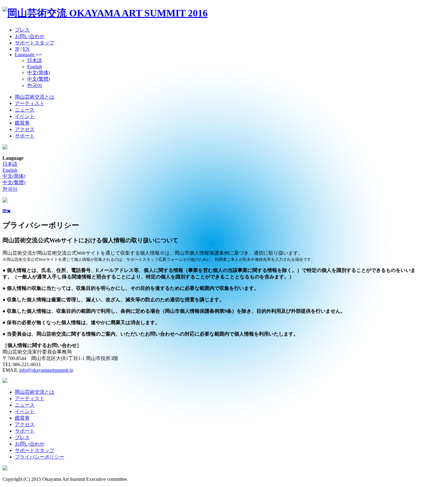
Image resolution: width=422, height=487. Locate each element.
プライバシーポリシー (39, 456)
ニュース (25, 109)
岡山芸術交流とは (34, 97)
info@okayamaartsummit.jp (46, 370)
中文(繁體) (38, 79)
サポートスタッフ (34, 42)
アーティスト (29, 103)
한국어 (34, 85)
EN (26, 49)
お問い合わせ (29, 36)
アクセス (25, 129)
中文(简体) (38, 72)
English (34, 66)
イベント (25, 116)
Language (25, 54)
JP (17, 49)
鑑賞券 (22, 122)
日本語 (34, 60)
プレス (22, 29)
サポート (25, 135)
